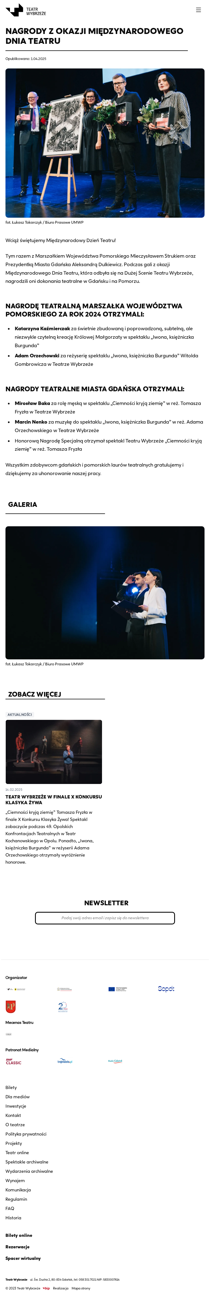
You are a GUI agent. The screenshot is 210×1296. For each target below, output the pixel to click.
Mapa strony (81, 1288)
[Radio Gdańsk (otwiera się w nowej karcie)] (130, 1061)
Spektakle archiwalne (26, 1162)
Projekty (13, 1143)
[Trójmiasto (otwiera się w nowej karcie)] (79, 1061)
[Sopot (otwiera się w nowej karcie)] (181, 989)
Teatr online (17, 1152)
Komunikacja (18, 1189)
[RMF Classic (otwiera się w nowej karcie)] (28, 1061)
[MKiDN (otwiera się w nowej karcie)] (79, 989)
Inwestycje (15, 1106)
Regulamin (16, 1199)
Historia (13, 1217)
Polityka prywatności (25, 1134)
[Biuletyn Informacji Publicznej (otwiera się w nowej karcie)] (46, 1288)
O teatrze (15, 1124)
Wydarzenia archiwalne (29, 1171)
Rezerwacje (17, 1246)
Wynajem (15, 1180)
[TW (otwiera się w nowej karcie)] (28, 989)
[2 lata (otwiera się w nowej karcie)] (79, 1006)
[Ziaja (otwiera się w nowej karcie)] (28, 1034)
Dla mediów (17, 1096)
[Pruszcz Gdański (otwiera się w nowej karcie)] (28, 1006)
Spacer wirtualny (23, 1258)
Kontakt (13, 1115)
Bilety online (18, 1235)
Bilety (11, 1087)
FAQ (9, 1208)
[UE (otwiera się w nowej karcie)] (130, 989)
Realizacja (60, 1288)
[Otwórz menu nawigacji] (198, 10)
